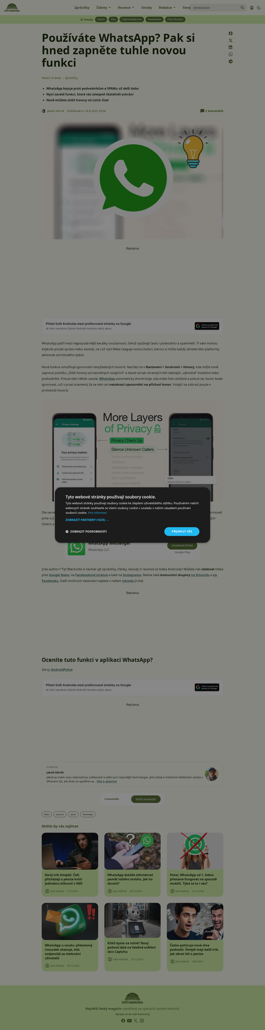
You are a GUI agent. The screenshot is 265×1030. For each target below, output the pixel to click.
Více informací (97, 513)
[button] (132, 520)
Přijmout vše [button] (182, 531)
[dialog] (132, 515)
